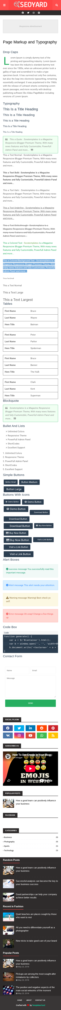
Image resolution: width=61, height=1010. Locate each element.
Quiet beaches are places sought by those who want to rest (36, 916)
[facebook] (23, 12)
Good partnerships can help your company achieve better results (36, 896)
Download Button (41, 512)
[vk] (8, 735)
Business (31, 837)
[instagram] (33, 12)
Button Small (10, 482)
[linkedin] (30, 728)
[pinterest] (38, 12)
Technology (31, 850)
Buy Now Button (45, 526)
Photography (31, 842)
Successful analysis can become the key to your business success (37, 883)
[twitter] (28, 12)
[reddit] (42, 728)
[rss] (53, 735)
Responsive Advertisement (30, 26)
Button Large (14, 489)
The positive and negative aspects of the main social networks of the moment (35, 989)
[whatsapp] (42, 735)
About (29, 1000)
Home (19, 1000)
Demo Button (13, 502)
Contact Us (40, 1000)
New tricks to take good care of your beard (36, 941)
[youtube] (30, 735)
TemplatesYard (38, 1005)
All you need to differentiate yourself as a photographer (35, 929)
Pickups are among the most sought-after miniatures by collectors (36, 975)
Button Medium (29, 482)
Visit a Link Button (44, 540)
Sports (31, 846)
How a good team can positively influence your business (36, 802)
